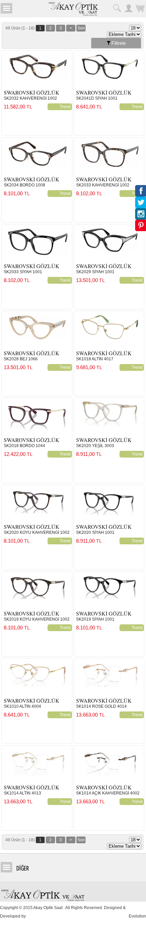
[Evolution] (27, 916)
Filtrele (118, 43)
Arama (117, 8)
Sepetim (140, 8)
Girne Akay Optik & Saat (73, 8)
